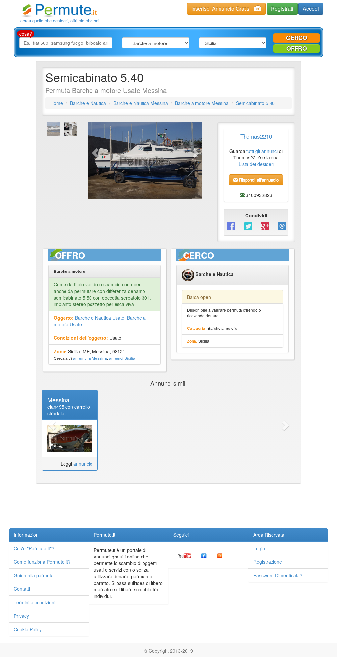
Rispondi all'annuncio (258, 179)
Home (56, 103)
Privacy (21, 616)
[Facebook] (230, 225)
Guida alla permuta (34, 575)
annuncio (82, 463)
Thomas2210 (256, 136)
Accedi (311, 8)
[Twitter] (247, 225)
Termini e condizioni (34, 602)
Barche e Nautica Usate (99, 317)
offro (296, 48)
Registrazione (267, 561)
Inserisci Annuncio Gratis (220, 8)
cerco (296, 37)
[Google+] (264, 225)
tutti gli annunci (262, 151)
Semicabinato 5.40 (255, 103)
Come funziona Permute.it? (42, 561)
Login (259, 548)
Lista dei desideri (256, 164)
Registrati (282, 8)
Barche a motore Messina (202, 103)
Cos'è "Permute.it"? (34, 548)
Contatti (22, 589)
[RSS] (220, 555)
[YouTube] (184, 555)
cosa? (25, 33)
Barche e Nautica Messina (140, 103)
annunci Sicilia (122, 358)
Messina (58, 399)
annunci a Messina (90, 358)
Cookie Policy (28, 629)
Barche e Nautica (88, 103)
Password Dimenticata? (277, 575)
